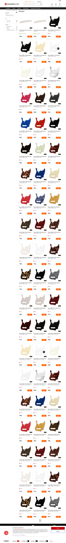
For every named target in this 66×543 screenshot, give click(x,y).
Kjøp (30, 36)
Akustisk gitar (9, 26)
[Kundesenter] (52, 4)
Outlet (14, 8)
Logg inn (56, 4)
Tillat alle (57, 528)
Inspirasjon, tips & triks (35, 8)
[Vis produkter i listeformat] (16, 12)
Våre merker (25, 8)
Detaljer (51, 541)
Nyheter (19, 8)
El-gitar (8, 28)
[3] (40, 520)
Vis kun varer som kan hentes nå (12, 10)
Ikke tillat (57, 531)
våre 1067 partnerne (18, 529)
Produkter (8, 8)
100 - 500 (8, 20)
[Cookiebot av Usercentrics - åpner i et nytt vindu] (6, 541)
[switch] (27, 541)
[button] (33, 1)
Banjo (8, 27)
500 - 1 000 (8, 21)
